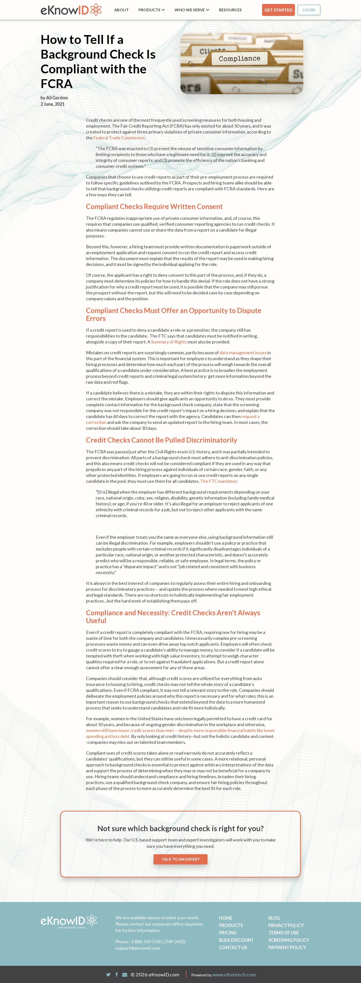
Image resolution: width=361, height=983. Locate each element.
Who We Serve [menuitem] (190, 9)
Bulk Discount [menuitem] (236, 940)
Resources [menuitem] (230, 9)
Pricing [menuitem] (228, 932)
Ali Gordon (57, 97)
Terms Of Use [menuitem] (283, 932)
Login (309, 9)
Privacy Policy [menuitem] (286, 925)
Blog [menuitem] (274, 918)
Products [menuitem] (149, 9)
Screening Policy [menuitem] (288, 940)
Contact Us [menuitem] (233, 947)
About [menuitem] (121, 9)
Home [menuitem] (226, 918)
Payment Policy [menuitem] (287, 947)
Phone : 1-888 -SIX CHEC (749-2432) (150, 941)
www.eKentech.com (234, 974)
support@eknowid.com (137, 948)
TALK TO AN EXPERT (180, 859)
